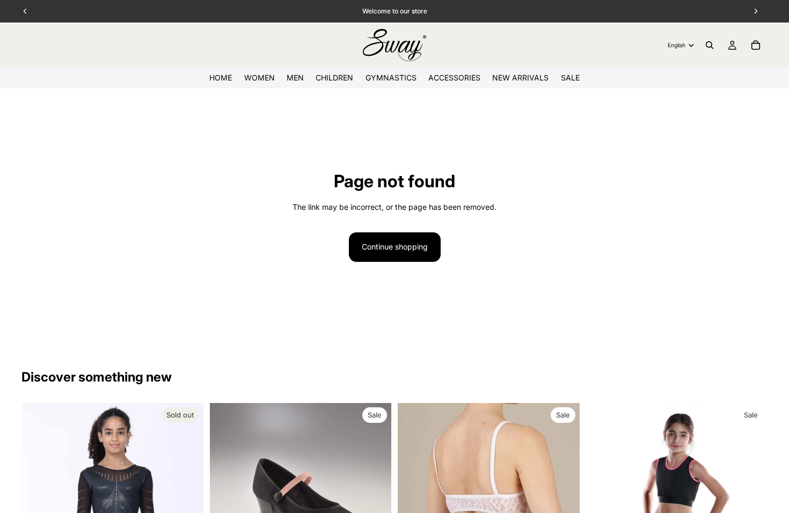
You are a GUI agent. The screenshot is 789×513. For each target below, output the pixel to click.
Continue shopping (395, 246)
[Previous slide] (602, 493)
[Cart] (756, 45)
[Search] (709, 45)
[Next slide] (751, 493)
